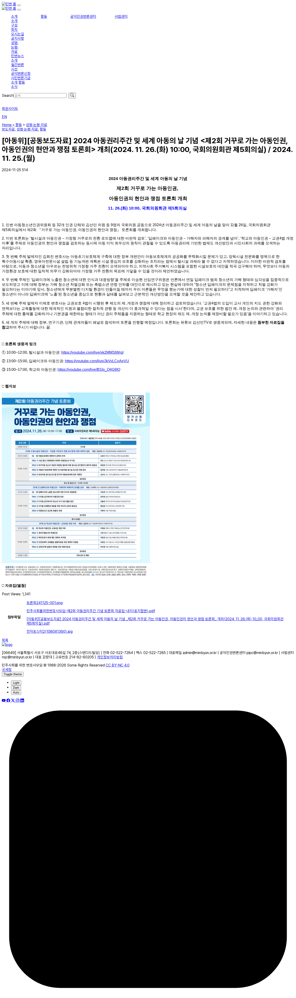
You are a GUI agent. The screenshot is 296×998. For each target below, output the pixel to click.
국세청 (7, 669)
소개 (14, 16)
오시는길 (17, 34)
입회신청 (8, 100)
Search (8, 95)
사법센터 (121, 16)
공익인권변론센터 (83, 16)
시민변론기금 (21, 78)
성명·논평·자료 (14, 47)
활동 (44, 16)
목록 (5, 640)
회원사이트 (10, 108)
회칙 (14, 29)
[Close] (19, 9)
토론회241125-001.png (45, 603)
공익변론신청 (21, 73)
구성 (14, 25)
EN (4, 117)
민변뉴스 (17, 56)
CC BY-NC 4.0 (118, 665)
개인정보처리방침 (110, 657)
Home (7, 125)
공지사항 (17, 38)
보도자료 (8, 129)
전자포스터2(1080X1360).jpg (50, 631)
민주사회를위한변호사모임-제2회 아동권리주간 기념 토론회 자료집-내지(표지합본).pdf (91, 611)
